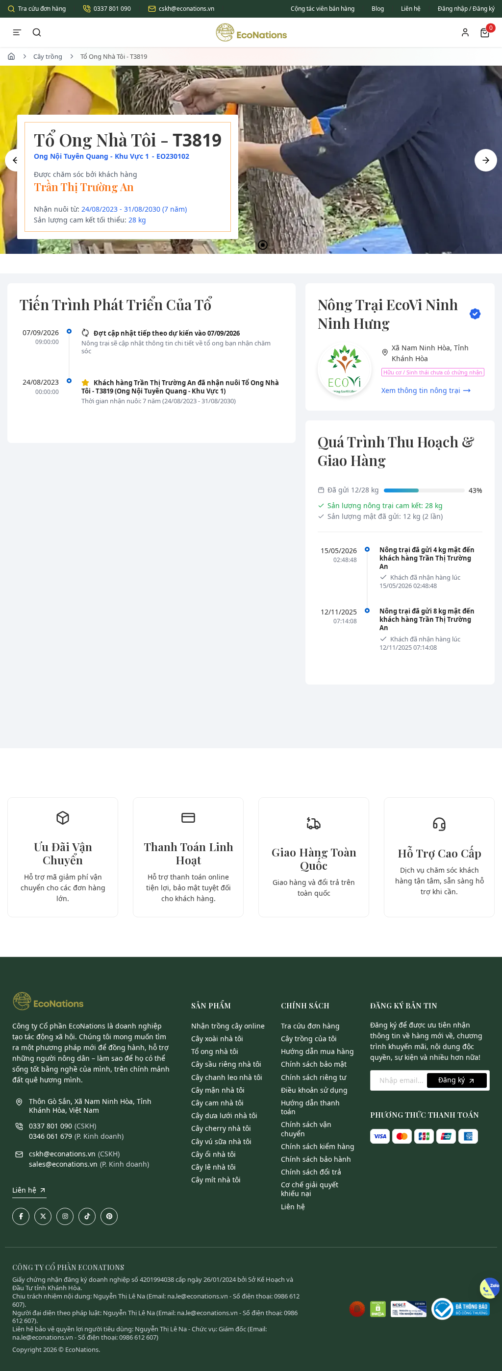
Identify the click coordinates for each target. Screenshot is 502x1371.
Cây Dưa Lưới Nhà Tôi (224, 1115)
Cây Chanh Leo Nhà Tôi (226, 1077)
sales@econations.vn (63, 1164)
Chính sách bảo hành (316, 1159)
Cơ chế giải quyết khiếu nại (309, 1189)
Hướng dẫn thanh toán (310, 1107)
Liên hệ (411, 8)
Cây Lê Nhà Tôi (213, 1167)
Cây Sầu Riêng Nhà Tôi (226, 1064)
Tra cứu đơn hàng (42, 8)
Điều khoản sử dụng (314, 1090)
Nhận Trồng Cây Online (228, 1025)
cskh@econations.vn (186, 8)
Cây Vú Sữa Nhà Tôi (221, 1141)
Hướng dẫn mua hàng (317, 1051)
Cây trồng (47, 56)
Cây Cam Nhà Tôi (217, 1102)
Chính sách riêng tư (313, 1077)
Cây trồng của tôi (309, 1038)
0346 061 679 (50, 1136)
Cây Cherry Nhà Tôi (221, 1128)
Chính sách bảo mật (314, 1064)
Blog (378, 8)
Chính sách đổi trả (311, 1171)
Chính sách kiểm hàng (317, 1146)
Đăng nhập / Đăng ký (466, 8)
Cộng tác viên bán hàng (322, 8)
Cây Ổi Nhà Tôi (213, 1154)
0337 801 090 (112, 8)
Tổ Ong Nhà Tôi (214, 1051)
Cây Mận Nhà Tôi (218, 1090)
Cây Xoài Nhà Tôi (217, 1038)
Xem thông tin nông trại (420, 390)
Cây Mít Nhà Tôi (216, 1179)
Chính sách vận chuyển (306, 1129)
